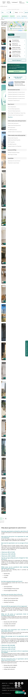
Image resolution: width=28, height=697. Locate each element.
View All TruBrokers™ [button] (17, 60)
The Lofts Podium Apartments (14, 110)
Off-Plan (21, 12)
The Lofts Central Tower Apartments (15, 115)
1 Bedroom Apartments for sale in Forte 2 (16, 92)
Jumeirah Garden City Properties (14, 146)
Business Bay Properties (13, 137)
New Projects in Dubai (12, 154)
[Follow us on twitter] (19, 683)
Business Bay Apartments (13, 123)
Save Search (24, 16)
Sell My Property (9, 2)
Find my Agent (4, 2)
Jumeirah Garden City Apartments (15, 131)
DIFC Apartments (11, 127)
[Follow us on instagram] (16, 685)
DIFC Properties (11, 142)
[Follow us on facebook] (16, 683)
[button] (4, 12)
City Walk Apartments (12, 129)
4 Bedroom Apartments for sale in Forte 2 (16, 98)
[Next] (6, 519)
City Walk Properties (12, 144)
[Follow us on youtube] (19, 685)
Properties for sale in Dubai (13, 162)
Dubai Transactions (22, 2)
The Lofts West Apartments (14, 108)
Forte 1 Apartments (12, 106)
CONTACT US (5, 685)
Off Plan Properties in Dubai (13, 152)
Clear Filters (19, 16)
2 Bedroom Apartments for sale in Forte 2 (16, 94)
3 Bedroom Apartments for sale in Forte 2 (16, 96)
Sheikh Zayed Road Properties (14, 140)
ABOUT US (4, 683)
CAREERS (11, 683)
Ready (16, 12)
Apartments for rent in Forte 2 (14, 160)
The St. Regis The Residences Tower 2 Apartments (17, 113)
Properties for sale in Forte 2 (14, 100)
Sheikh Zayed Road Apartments (14, 125)
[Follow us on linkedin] (22, 683)
